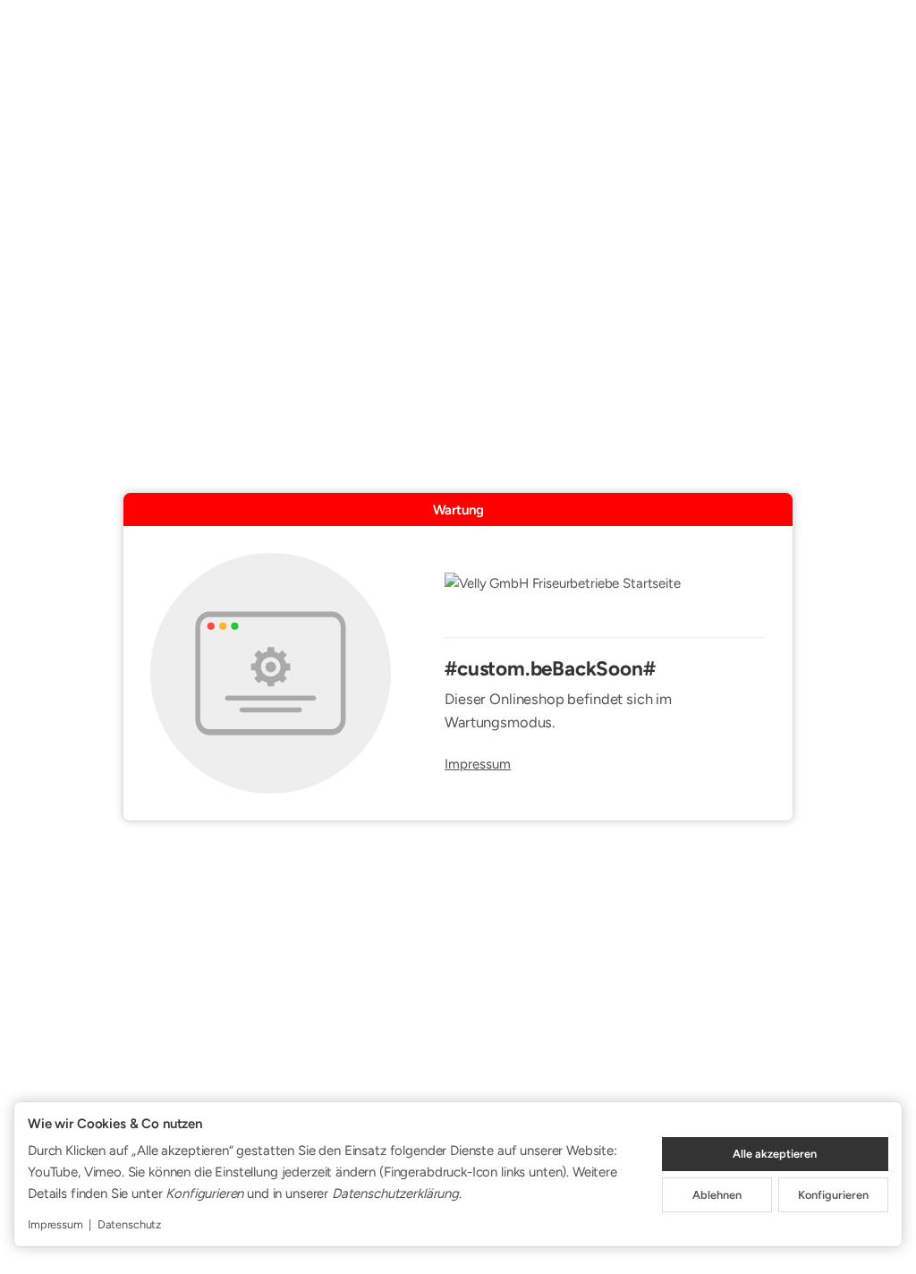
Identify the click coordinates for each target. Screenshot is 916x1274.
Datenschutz (129, 1224)
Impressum (478, 764)
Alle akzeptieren (775, 1153)
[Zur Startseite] (605, 595)
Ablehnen (717, 1195)
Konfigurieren (833, 1195)
